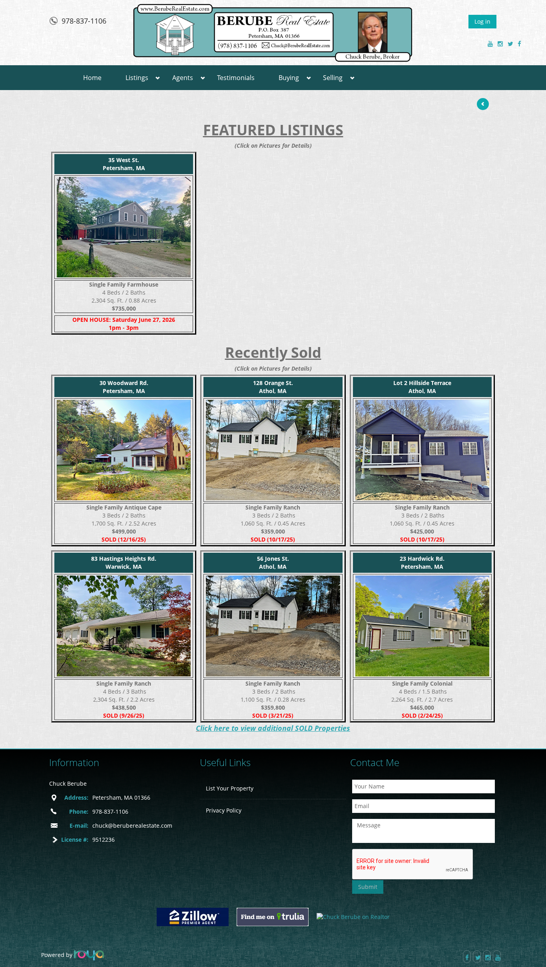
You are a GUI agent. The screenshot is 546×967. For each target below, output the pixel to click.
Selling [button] (333, 77)
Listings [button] (137, 77)
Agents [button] (182, 77)
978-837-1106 (84, 21)
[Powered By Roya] (89, 955)
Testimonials (236, 77)
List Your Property (229, 788)
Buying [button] (289, 77)
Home (92, 77)
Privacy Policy (223, 810)
